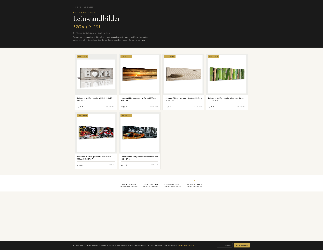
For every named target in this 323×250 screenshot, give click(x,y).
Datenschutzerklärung (186, 245)
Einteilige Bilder (84, 7)
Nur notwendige (225, 245)
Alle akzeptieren (242, 245)
